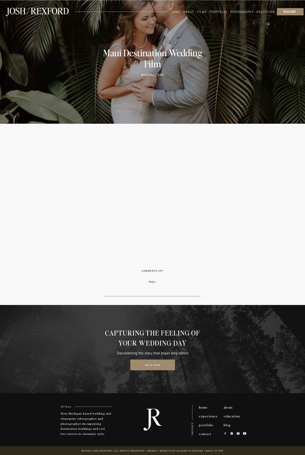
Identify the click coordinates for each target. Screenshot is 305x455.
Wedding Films (152, 75)
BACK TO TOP (214, 451)
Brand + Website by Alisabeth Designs (175, 451)
